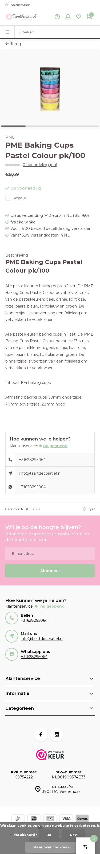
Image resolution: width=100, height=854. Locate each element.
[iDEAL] (34, 819)
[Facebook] (40, 734)
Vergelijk (19, 198)
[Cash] (18, 819)
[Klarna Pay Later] (82, 819)
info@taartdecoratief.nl (40, 473)
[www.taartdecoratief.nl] (21, 17)
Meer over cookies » (51, 847)
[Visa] (66, 819)
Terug (15, 43)
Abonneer (50, 570)
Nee (73, 835)
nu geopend (55, 445)
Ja (49, 835)
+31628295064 (32, 459)
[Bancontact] (50, 819)
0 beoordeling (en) (40, 164)
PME (10, 137)
